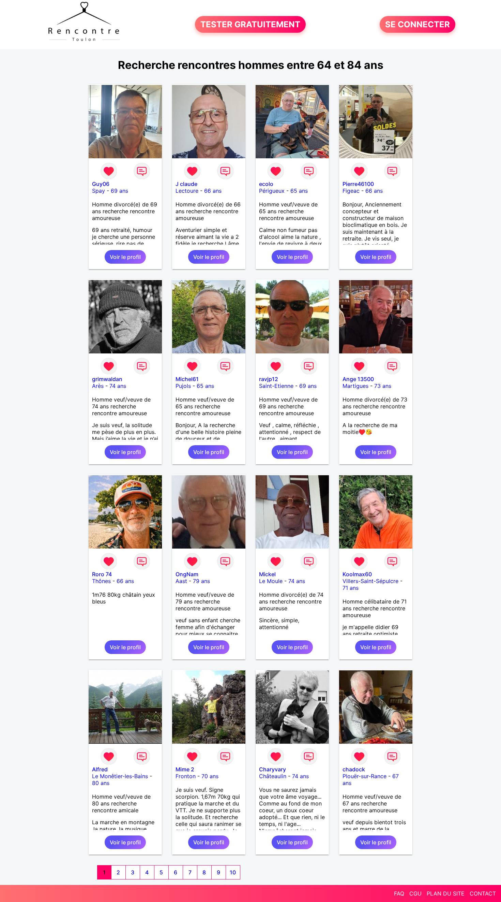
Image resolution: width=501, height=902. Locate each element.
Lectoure (187, 190)
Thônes (101, 581)
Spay (98, 190)
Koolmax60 (357, 574)
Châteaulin (272, 776)
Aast (181, 581)
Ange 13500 (358, 379)
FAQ (399, 893)
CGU (415, 893)
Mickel (267, 574)
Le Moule (271, 581)
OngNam (187, 574)
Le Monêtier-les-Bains (120, 776)
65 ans (299, 190)
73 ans (382, 385)
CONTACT (483, 893)
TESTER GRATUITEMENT (250, 24)
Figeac (351, 190)
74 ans (117, 385)
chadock (354, 769)
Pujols (183, 385)
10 (233, 872)
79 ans (201, 581)
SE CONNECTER (417, 24)
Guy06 (100, 183)
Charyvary (272, 769)
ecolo (266, 183)
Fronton (186, 776)
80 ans (100, 783)
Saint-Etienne (276, 385)
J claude (186, 183)
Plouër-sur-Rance (364, 776)
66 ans (213, 190)
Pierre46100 (358, 183)
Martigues (355, 385)
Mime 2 (185, 769)
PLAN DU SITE (446, 893)
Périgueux (272, 190)
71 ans (351, 587)
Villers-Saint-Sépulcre (370, 581)
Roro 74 (102, 574)
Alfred (100, 769)
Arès (98, 385)
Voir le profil (125, 256)
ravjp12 (268, 379)
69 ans (119, 190)
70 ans (209, 776)
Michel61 (187, 379)
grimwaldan (107, 379)
